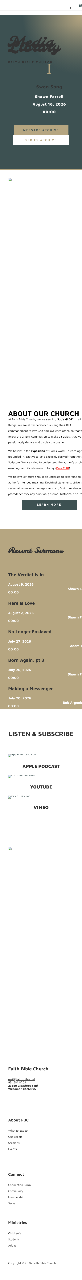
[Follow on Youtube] (26, 515)
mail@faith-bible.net (21, 1079)
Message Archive (41, 130)
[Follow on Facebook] (11, 515)
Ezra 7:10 (62, 468)
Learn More (49, 504)
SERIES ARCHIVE (41, 140)
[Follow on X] (19, 515)
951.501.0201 (17, 1082)
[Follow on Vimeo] (34, 1096)
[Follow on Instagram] (26, 1096)
